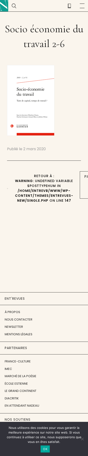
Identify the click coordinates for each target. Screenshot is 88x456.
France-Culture (18, 361)
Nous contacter (18, 319)
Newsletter (14, 327)
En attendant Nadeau (22, 405)
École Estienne (16, 383)
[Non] (82, 439)
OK (45, 449)
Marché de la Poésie (20, 376)
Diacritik (12, 398)
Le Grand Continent (20, 391)
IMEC (8, 369)
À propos (12, 312)
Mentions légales (18, 334)
